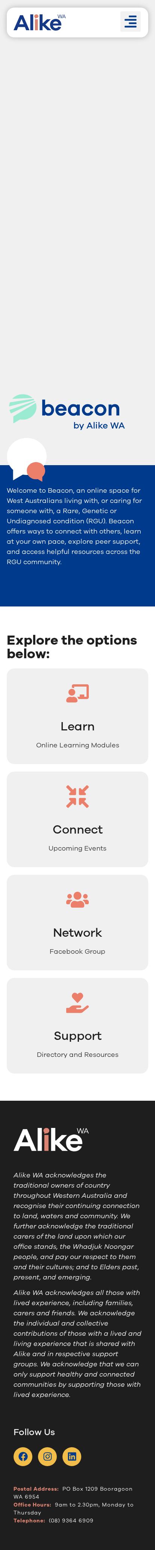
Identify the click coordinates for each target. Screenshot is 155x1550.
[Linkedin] (71, 1456)
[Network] (77, 899)
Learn (78, 726)
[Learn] (77, 693)
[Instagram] (47, 1456)
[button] (130, 21)
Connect (78, 829)
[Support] (77, 1003)
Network (77, 933)
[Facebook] (23, 1456)
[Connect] (77, 796)
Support (78, 1036)
